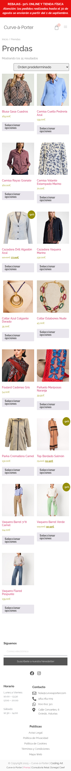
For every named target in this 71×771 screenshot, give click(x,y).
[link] (19, 27)
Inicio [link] (5, 39)
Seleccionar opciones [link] (12, 126)
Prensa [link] (26, 767)
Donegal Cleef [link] (57, 767)
